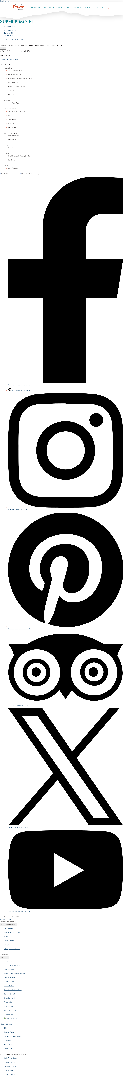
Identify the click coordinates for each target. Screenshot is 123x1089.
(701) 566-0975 (9, 27)
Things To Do (34, 7)
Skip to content (5, 1)
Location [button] (7, 145)
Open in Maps (4, 59)
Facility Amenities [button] (10, 109)
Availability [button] (7, 101)
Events (87, 7)
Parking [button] (6, 153)
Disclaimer (7, 1028)
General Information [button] (10, 133)
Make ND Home (97, 7)
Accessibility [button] (8, 68)
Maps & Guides (76, 7)
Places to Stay (48, 7)
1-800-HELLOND (6, 919)
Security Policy (9, 1032)
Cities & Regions (62, 7)
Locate (3, 48)
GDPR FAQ (8, 1048)
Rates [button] (6, 166)
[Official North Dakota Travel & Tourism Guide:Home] (18, 7)
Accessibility (8, 1044)
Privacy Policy (8, 1040)
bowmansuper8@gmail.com (13, 39)
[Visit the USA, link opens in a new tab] (10, 1018)
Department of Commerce (12, 1036)
